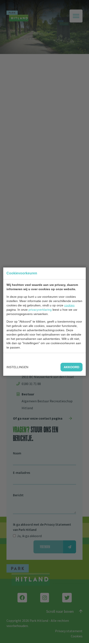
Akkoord (71, 367)
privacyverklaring (40, 309)
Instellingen (17, 367)
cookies (69, 305)
